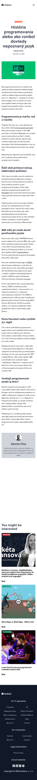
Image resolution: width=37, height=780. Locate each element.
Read (3, 581)
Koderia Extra (10, 719)
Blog (27, 719)
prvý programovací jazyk (24, 128)
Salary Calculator (27, 711)
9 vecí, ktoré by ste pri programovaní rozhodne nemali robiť (16, 668)
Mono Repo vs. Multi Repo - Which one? (18, 622)
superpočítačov (23, 252)
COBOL (29, 262)
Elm (7, 416)
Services (10, 736)
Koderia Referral (27, 715)
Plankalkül (5, 193)
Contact (27, 723)
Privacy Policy (18, 753)
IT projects (10, 707)
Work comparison (10, 715)
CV (27, 707)
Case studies (27, 736)
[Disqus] (18, 490)
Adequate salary (10, 711)
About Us (10, 723)
